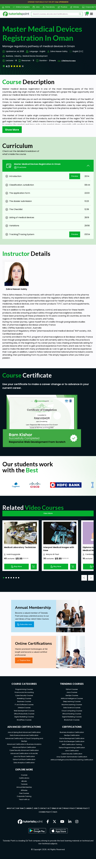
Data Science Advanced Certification (24, 735)
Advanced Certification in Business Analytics (24, 744)
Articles (75, 7)
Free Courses (24, 793)
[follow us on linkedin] (69, 822)
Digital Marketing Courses (24, 717)
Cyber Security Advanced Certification (24, 750)
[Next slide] (91, 578)
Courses (24, 775)
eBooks (24, 781)
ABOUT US (10, 808)
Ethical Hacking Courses (71, 714)
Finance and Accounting (24, 692)
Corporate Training (24, 796)
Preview (74, 176)
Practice (63, 7)
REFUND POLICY (82, 808)
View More (48, 513)
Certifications (24, 778)
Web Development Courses (24, 711)
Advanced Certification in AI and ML (24, 753)
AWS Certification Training (72, 744)
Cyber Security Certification (72, 754)
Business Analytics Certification (72, 732)
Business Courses (24, 701)
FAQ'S (55, 812)
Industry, (18, 56)
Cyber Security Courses (24, 695)
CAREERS (28, 808)
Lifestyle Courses (24, 708)
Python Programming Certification (72, 747)
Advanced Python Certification (24, 747)
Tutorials (24, 784)
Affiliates (24, 790)
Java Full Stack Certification (24, 756)
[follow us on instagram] (76, 822)
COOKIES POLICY (45, 812)
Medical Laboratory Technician (20, 547)
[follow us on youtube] (62, 822)
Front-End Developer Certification (71, 741)
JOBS (36, 808)
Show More (12, 129)
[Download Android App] (37, 830)
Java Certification (72, 750)
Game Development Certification (71, 738)
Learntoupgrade (13, 554)
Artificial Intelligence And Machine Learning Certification (72, 760)
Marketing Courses (24, 698)
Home (6, 7)
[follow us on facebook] (48, 822)
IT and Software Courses (24, 705)
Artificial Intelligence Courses (72, 698)
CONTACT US (44, 808)
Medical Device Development (35, 56)
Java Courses (71, 692)
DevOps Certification (72, 735)
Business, (10, 56)
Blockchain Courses (72, 720)
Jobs (37, 7)
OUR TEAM (20, 808)
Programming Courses (24, 689)
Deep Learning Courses (72, 701)
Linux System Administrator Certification (72, 757)
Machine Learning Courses (72, 705)
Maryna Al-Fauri (52, 554)
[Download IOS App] (59, 830)
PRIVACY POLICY (69, 808)
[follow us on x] (54, 822)
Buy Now (18, 566)
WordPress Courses (24, 720)
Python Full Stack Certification (24, 759)
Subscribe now (26, 624)
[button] (3, 577)
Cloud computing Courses (72, 711)
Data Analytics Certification (24, 763)
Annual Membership (24, 787)
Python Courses (72, 689)
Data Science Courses (71, 708)
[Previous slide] (84, 578)
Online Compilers (22, 7)
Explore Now (25, 660)
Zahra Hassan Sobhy (59, 51)
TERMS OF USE (56, 808)
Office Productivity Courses (24, 714)
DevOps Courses (72, 695)
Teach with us (24, 799)
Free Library (49, 7)
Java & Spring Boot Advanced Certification (24, 732)
